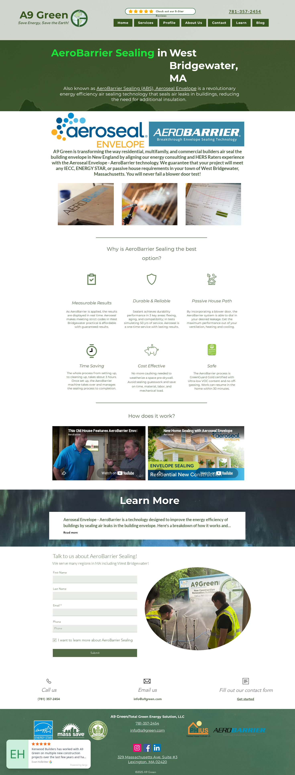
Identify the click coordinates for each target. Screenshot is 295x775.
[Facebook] (147, 748)
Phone (57, 621)
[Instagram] (137, 748)
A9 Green (44, 15)
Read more (70, 532)
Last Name (59, 588)
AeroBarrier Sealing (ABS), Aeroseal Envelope (146, 88)
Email (56, 605)
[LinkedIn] (157, 748)
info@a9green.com (148, 699)
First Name (60, 572)
